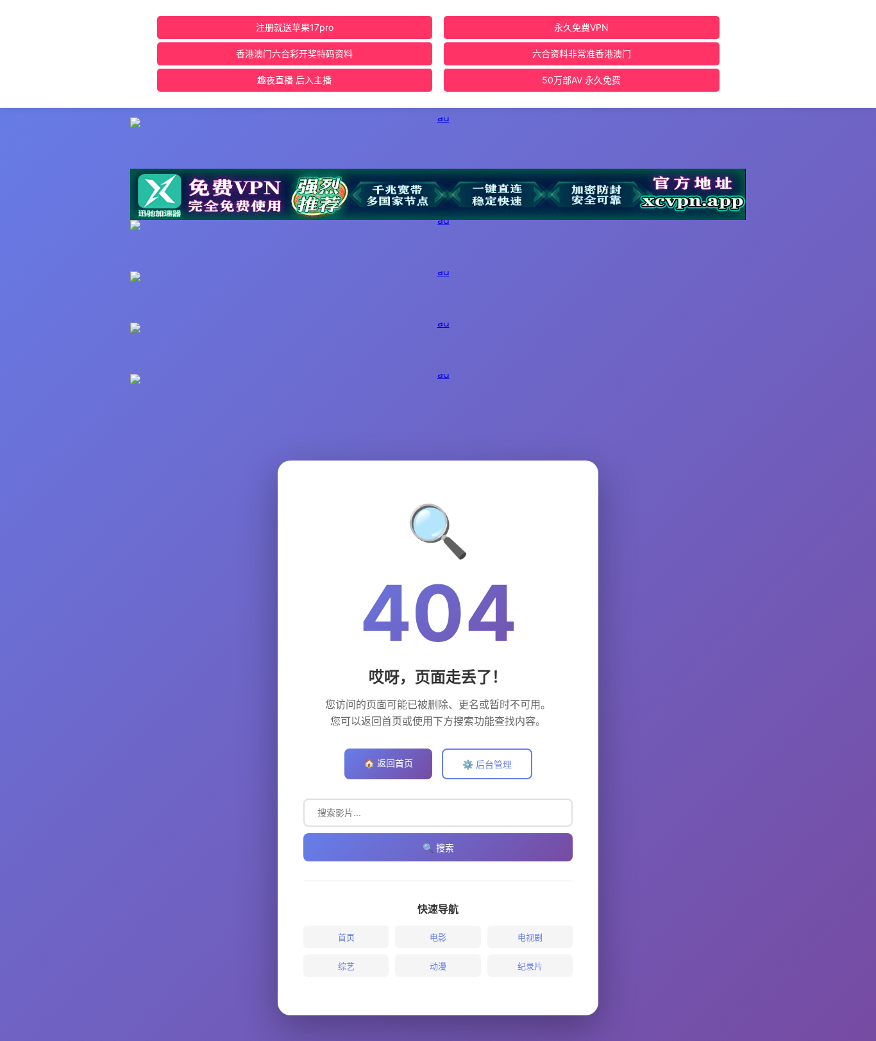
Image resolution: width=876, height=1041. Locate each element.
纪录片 (530, 966)
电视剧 (530, 937)
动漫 (438, 966)
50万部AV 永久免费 (581, 79)
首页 (346, 937)
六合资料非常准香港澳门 (581, 53)
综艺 (346, 966)
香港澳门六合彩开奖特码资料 (294, 53)
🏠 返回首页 (388, 762)
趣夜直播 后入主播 (294, 79)
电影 (438, 937)
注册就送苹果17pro (294, 27)
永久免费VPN (581, 27)
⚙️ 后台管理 (487, 764)
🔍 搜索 (438, 848)
